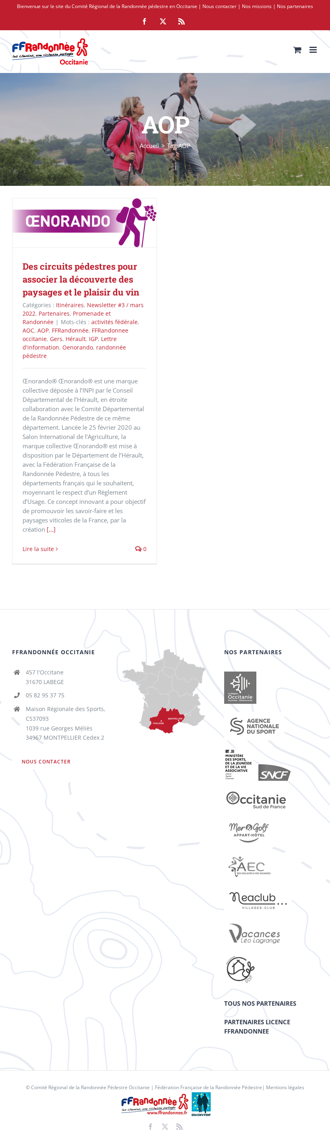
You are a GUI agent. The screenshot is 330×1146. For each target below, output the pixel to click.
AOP (43, 330)
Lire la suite (38, 549)
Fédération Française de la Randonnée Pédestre (208, 1087)
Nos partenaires (295, 6)
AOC (28, 330)
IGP (93, 339)
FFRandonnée (70, 330)
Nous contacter (219, 6)
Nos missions (257, 6)
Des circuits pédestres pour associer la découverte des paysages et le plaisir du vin (73, 223)
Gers (56, 339)
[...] (51, 529)
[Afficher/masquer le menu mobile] (313, 50)
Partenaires (54, 313)
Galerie (96, 223)
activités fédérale (114, 322)
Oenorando (77, 347)
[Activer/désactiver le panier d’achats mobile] (297, 50)
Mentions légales (285, 1087)
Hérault (76, 339)
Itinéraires (70, 305)
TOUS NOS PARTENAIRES (260, 1003)
